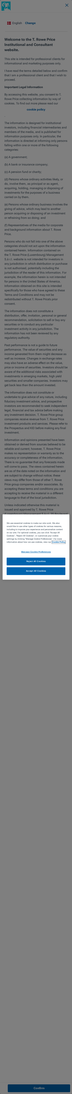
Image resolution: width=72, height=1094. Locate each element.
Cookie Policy (58, 542)
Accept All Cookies (36, 571)
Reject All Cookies (36, 561)
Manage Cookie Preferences (36, 552)
